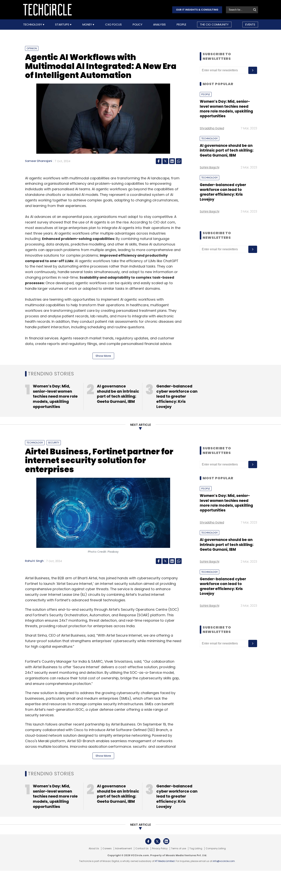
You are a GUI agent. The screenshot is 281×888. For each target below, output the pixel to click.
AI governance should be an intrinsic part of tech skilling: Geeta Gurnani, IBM (226, 150)
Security (53, 442)
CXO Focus (113, 24)
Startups (62, 24)
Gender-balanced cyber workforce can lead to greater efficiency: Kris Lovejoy (223, 192)
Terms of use (178, 848)
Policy (137, 24)
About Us (94, 848)
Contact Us (142, 848)
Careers (107, 848)
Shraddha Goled (212, 128)
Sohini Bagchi (209, 167)
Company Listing (216, 848)
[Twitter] (165, 161)
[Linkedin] (172, 161)
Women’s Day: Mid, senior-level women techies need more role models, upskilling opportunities (226, 109)
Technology (33, 24)
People (181, 24)
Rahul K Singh (34, 561)
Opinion (32, 48)
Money (87, 24)
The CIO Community (214, 24)
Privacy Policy (160, 848)
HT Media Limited (165, 861)
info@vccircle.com (224, 861)
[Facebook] (159, 161)
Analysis (159, 24)
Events (250, 24)
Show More (103, 356)
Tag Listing (195, 848)
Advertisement (123, 848)
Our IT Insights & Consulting (197, 9)
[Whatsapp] (179, 161)
